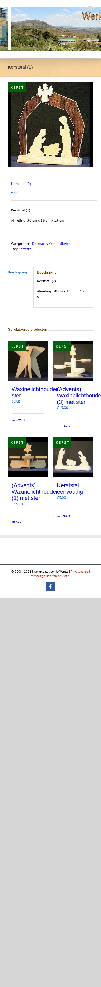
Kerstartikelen (60, 243)
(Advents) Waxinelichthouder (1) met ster (35, 491)
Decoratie (39, 243)
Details (20, 420)
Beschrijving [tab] (17, 272)
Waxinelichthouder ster (35, 392)
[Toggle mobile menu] (90, 8)
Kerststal (25, 248)
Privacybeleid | (80, 571)
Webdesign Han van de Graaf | (50, 576)
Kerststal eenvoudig (70, 488)
